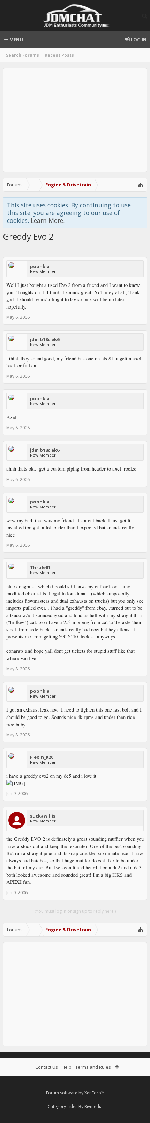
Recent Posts (59, 55)
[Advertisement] (75, 120)
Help (67, 1067)
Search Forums (22, 55)
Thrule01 (40, 567)
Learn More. (48, 220)
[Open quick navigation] (141, 184)
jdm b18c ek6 (44, 339)
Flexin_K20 (41, 757)
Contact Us (46, 1067)
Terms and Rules (93, 1067)
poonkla (40, 266)
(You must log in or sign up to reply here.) (75, 911)
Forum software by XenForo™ (75, 1093)
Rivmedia (93, 1106)
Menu (15, 39)
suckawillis (42, 816)
